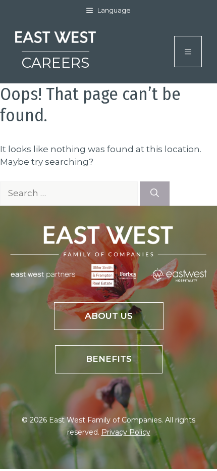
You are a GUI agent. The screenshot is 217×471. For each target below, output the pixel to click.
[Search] (155, 193)
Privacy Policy (125, 432)
